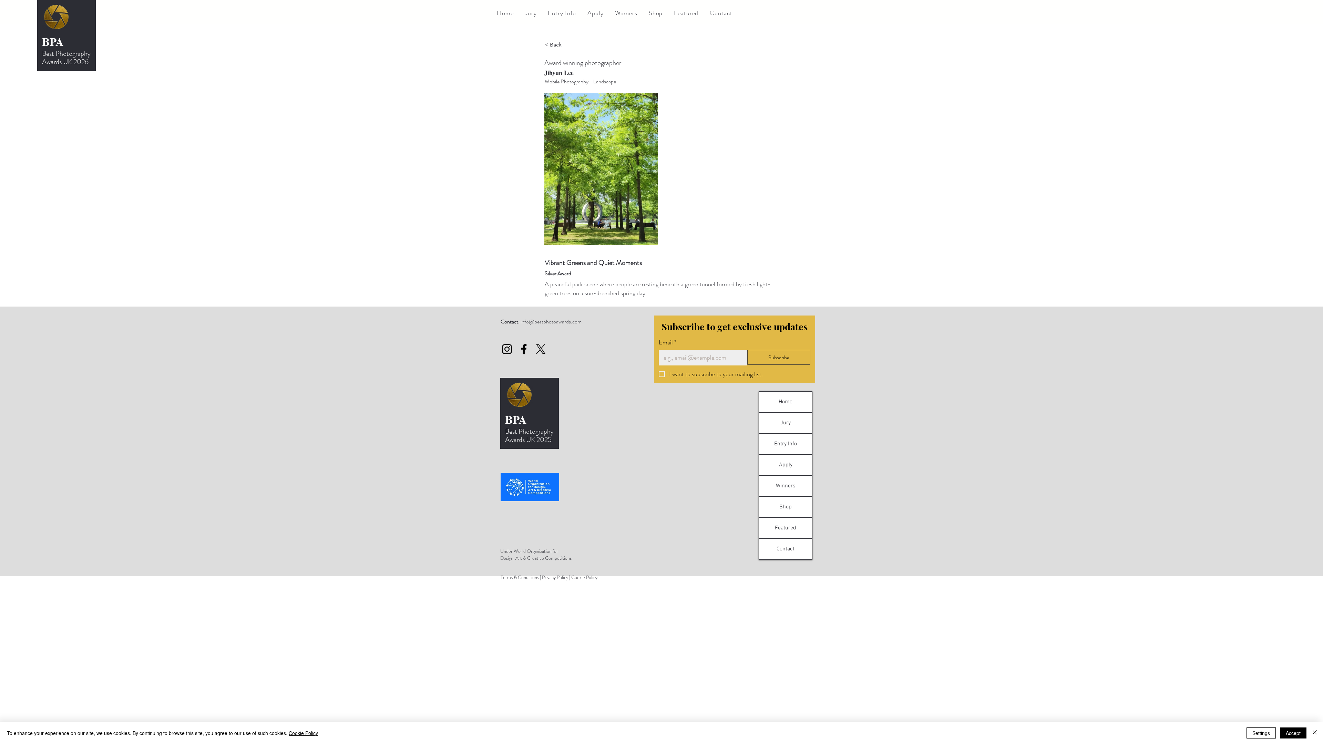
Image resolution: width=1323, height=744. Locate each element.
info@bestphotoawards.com (551, 322)
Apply (785, 465)
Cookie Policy (584, 577)
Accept (1293, 733)
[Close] (1315, 732)
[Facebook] (524, 349)
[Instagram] (507, 349)
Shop (785, 507)
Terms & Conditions (520, 577)
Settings (1261, 733)
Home (785, 402)
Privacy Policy (555, 577)
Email (667, 342)
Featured (785, 528)
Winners (786, 486)
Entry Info (785, 444)
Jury (785, 423)
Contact (785, 549)
